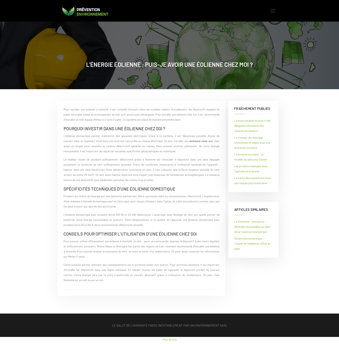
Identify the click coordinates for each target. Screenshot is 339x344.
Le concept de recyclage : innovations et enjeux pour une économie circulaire (252, 142)
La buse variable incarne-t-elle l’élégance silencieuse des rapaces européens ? (252, 125)
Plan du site (170, 339)
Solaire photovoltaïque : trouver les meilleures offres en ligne (252, 243)
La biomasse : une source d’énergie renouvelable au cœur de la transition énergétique (252, 226)
